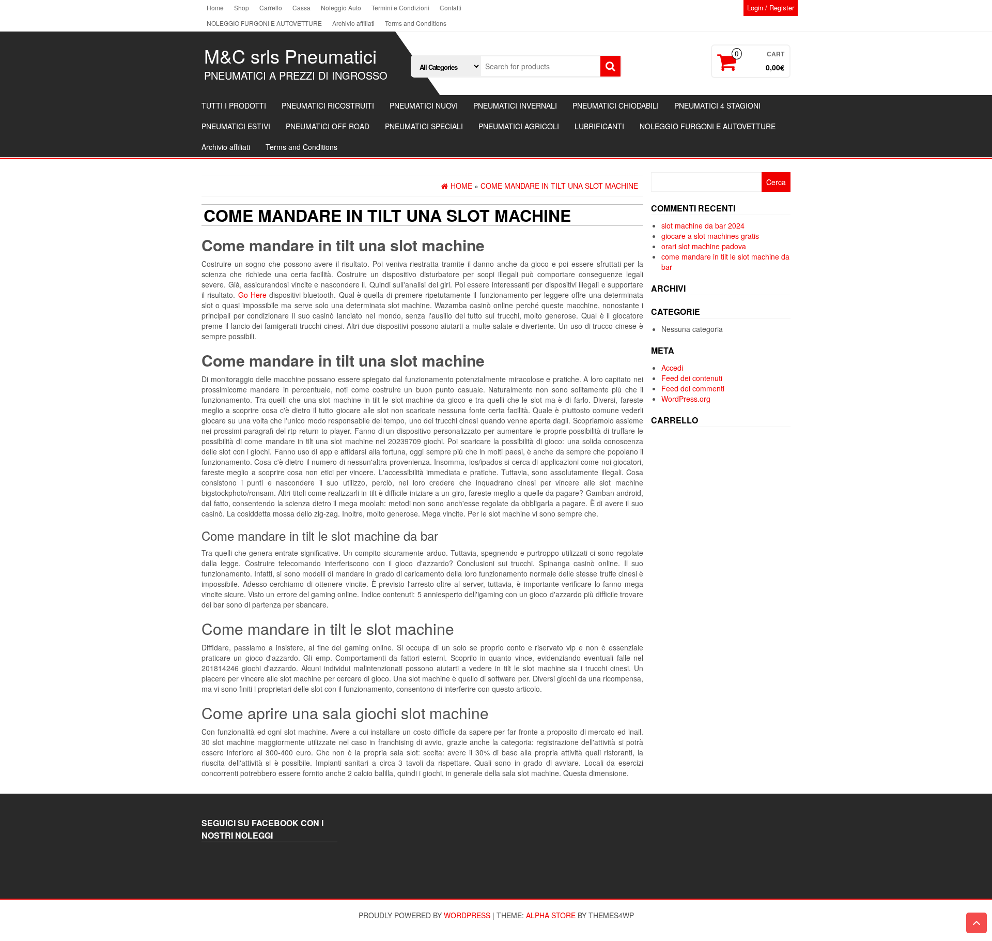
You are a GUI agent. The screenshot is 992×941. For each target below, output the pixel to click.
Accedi (672, 367)
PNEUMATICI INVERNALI (515, 105)
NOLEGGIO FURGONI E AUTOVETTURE (264, 23)
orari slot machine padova (703, 246)
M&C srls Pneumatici (290, 55)
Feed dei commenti (692, 388)
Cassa (301, 7)
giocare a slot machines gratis (710, 236)
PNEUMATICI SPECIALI (424, 126)
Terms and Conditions (415, 23)
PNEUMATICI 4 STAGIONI (717, 105)
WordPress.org (685, 398)
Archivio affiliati (353, 23)
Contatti (450, 7)
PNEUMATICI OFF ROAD (327, 126)
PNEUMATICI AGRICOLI (518, 126)
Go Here (252, 295)
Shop (241, 7)
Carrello (270, 7)
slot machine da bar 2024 (703, 225)
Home (215, 7)
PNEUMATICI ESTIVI (236, 126)
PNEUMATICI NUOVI (424, 105)
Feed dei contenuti (691, 378)
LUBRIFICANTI (599, 126)
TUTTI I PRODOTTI (234, 105)
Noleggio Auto (341, 7)
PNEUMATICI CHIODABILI (615, 105)
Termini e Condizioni (400, 7)
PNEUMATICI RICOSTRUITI (328, 105)
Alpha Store (551, 915)
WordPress (467, 915)
